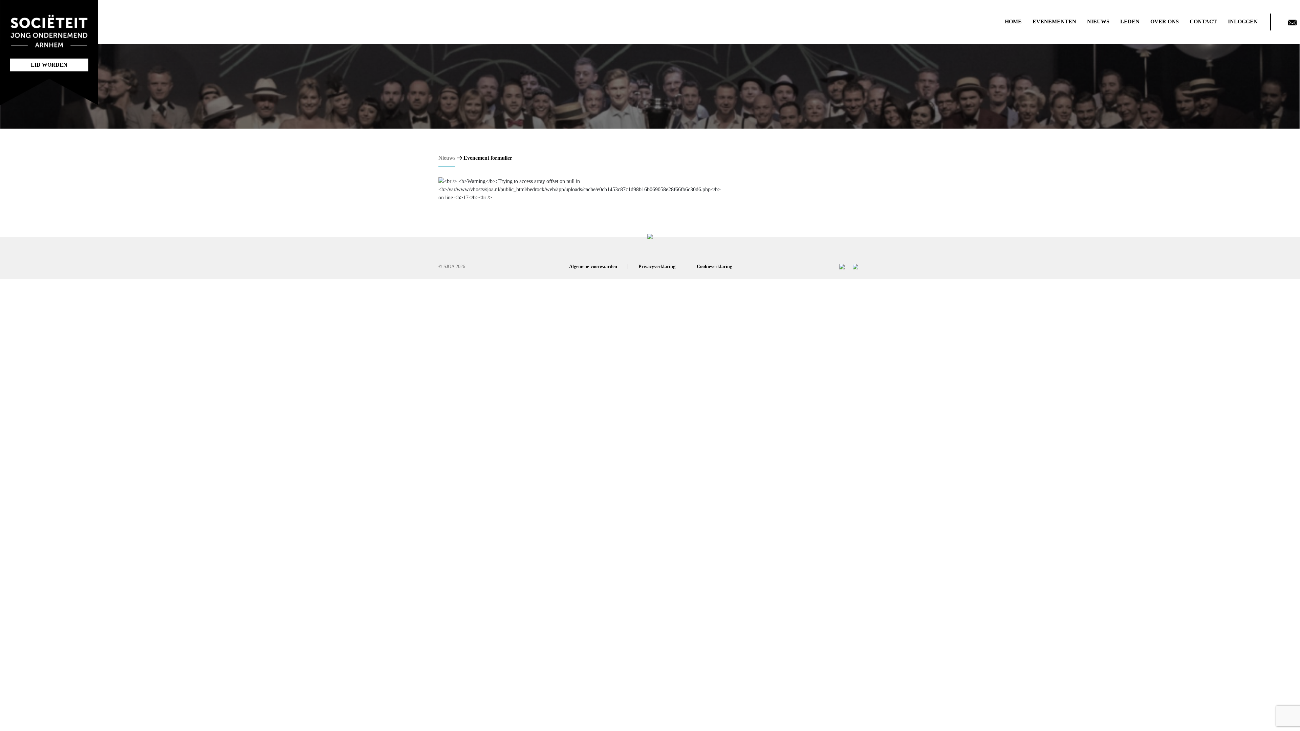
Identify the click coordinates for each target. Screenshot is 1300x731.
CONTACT (1203, 21)
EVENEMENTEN (1054, 21)
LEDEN (1130, 21)
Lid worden (49, 65)
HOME (1013, 21)
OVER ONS (1164, 21)
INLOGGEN (1243, 21)
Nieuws (446, 158)
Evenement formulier (487, 158)
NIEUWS (1098, 21)
